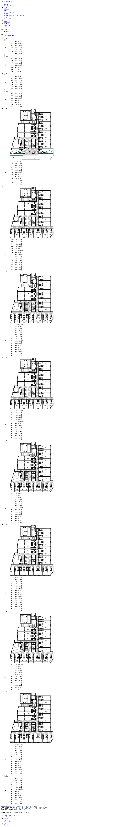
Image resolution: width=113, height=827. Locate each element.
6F (6, 524)
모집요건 (13, 12)
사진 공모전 (7, 20)
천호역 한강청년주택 (9, 815)
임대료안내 (7, 816)
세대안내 (6, 14)
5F (6, 612)
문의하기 (6, 823)
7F (6, 441)
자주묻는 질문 (7, 820)
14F (7, 55)
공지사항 (6, 23)
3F (6, 775)
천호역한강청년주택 (6, 1)
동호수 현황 (11, 35)
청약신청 (6, 818)
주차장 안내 (7, 17)
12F (7, 90)
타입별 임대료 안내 (14, 15)
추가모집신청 (7, 10)
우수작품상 (7, 22)
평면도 (5, 35)
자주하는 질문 (7, 25)
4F (6, 691)
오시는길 (11, 5)
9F (6, 271)
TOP (36, 806)
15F (7, 38)
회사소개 (6, 4)
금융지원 (6, 9)
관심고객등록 (7, 18)
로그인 (5, 26)
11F (6, 108)
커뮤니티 (22, 15)
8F (6, 357)
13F (7, 73)
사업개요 (6, 7)
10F (7, 186)
